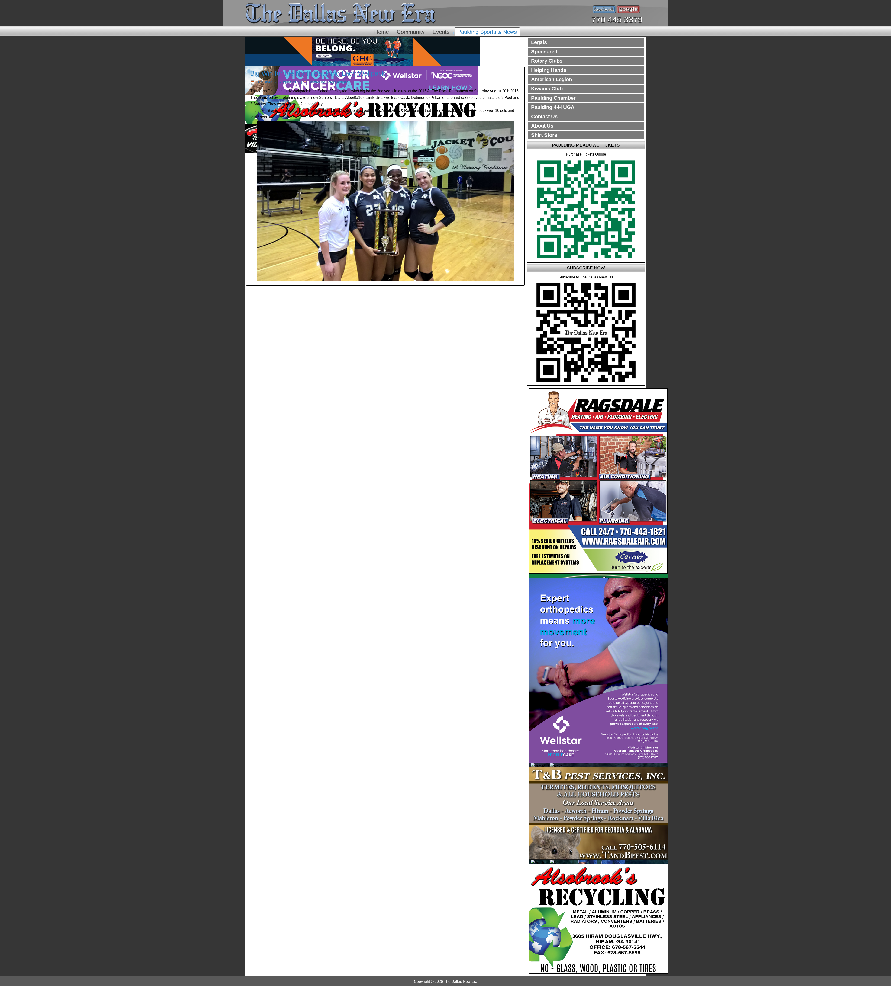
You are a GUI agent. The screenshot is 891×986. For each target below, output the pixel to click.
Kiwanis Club (547, 89)
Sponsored (544, 51)
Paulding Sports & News (487, 32)
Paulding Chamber (553, 98)
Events (441, 32)
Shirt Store (544, 135)
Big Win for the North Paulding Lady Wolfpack (317, 73)
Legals (539, 42)
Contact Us (544, 116)
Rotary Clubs (546, 61)
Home (381, 32)
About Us (542, 126)
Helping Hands (548, 70)
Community (411, 32)
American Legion (551, 79)
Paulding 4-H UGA (553, 107)
